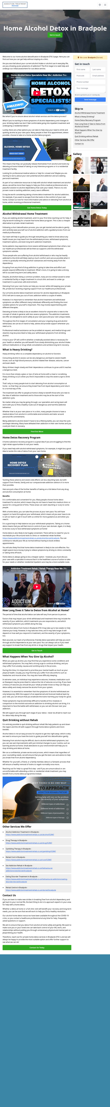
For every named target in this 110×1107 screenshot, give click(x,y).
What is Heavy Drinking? (84, 116)
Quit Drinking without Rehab (86, 136)
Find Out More (37, 431)
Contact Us (79, 144)
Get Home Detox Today (37, 208)
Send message (90, 99)
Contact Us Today (37, 947)
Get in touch (55, 35)
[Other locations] (100, 5)
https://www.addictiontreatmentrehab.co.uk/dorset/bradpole (31, 890)
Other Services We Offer (84, 140)
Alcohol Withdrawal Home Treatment (90, 113)
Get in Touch (37, 650)
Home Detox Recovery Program (88, 120)
